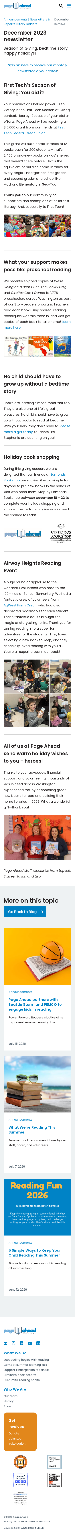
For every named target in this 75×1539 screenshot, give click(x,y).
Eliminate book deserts (20, 1375)
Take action (17, 1444)
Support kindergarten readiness (26, 1370)
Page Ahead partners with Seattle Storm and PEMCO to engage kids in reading (35, 1004)
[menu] (69, 5)
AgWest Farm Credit (20, 605)
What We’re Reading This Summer (32, 1130)
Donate (14, 1433)
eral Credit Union (32, 133)
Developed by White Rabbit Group (24, 1528)
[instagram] (15, 1343)
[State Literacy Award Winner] (54, 1480)
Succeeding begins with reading (26, 1360)
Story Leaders (27, 24)
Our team (10, 1396)
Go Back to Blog (22, 911)
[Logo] (17, 5)
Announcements (20, 992)
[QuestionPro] (20, 1498)
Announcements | (17, 19)
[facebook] (23, 1343)
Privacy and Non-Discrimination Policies (27, 1521)
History (9, 1401)
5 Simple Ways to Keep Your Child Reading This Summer (35, 1253)
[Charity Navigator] (20, 1480)
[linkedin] (40, 1343)
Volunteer (16, 1438)
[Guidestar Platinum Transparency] (54, 1462)
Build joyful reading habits (22, 1380)
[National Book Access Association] (20, 1462)
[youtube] (32, 1343)
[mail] (7, 1343)
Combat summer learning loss (25, 1365)
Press (7, 1406)
